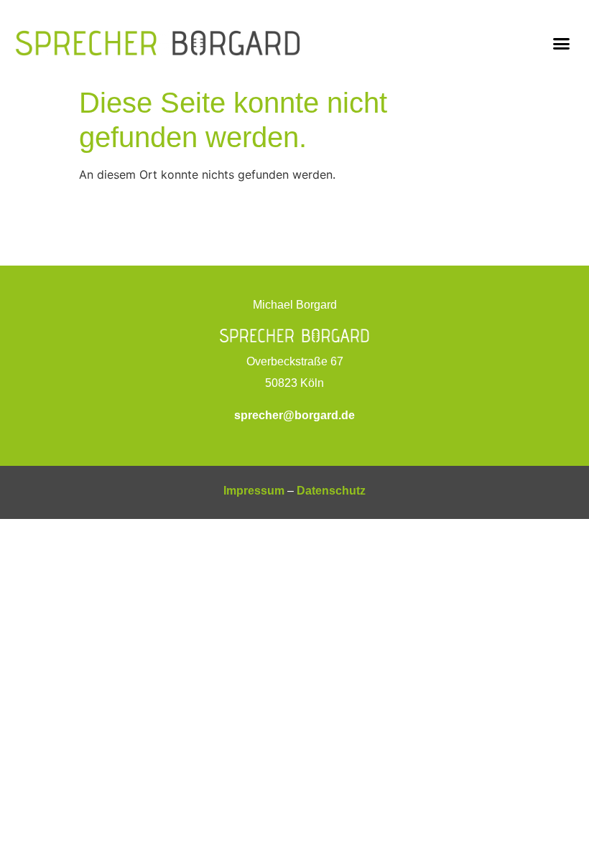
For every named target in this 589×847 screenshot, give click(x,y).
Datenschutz (331, 491)
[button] (561, 43)
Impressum (253, 491)
